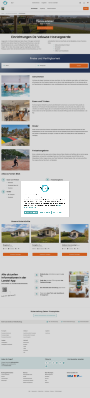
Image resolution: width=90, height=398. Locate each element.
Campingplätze (4, 342)
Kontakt (24, 376)
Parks (2, 13)
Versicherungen (4, 378)
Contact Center (7, 365)
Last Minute (47, 333)
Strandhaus (25, 350)
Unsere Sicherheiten (5, 374)
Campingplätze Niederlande (6, 344)
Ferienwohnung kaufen (27, 378)
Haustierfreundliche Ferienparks (29, 333)
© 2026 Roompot (58, 391)
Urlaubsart (25, 330)
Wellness (47, 382)
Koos (46, 380)
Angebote (44, 2)
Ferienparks (3, 330)
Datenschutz (34, 391)
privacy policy (32, 207)
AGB (29, 391)
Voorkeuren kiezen (57, 212)
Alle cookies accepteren (31, 212)
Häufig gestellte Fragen (27, 374)
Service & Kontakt (53, 2)
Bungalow (25, 344)
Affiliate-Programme (49, 374)
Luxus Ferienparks (26, 337)
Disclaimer (47, 391)
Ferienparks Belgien (5, 335)
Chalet (24, 346)
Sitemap (52, 391)
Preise (85, 8)
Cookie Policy (40, 391)
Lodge (24, 348)
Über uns (46, 378)
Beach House (26, 342)
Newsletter (47, 376)
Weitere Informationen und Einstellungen (45, 315)
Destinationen (35, 2)
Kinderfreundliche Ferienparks (29, 335)
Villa (24, 352)
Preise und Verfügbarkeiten (45, 28)
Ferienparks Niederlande (6, 333)
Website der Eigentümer (28, 382)
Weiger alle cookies (45, 212)
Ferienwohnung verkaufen (28, 380)
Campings (3, 340)
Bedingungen (4, 380)
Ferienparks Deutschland (6, 337)
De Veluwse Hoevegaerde (11, 13)
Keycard (3, 376)
